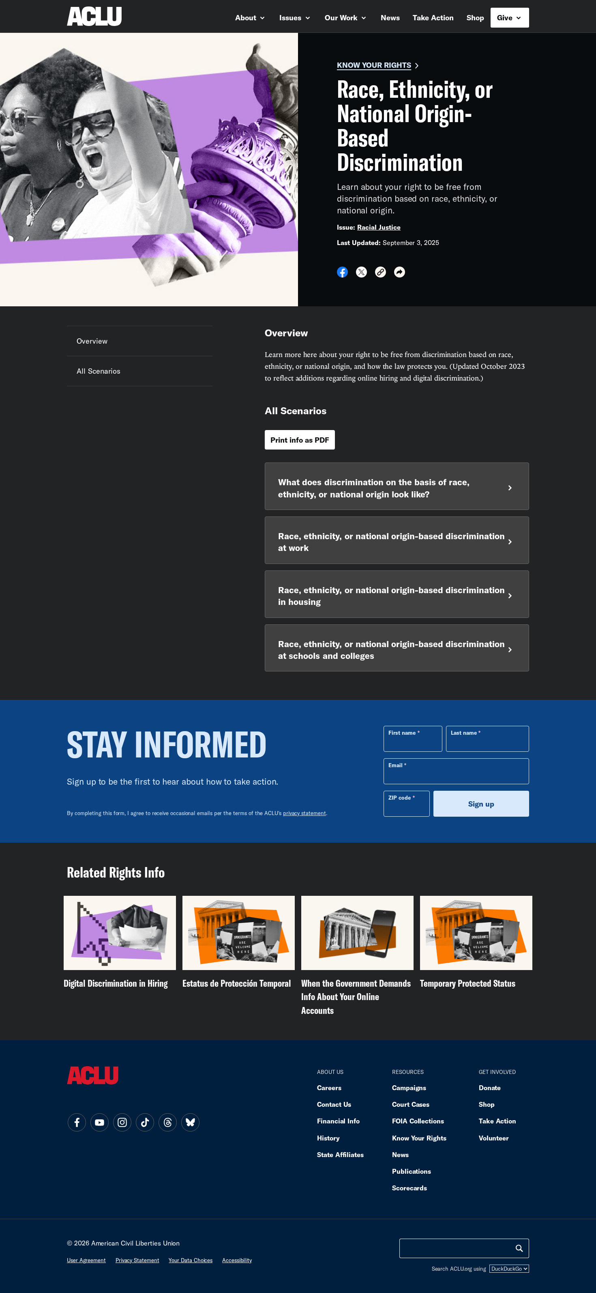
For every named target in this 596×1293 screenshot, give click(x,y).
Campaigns (409, 1087)
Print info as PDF (299, 439)
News (390, 17)
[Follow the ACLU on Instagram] (122, 1122)
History (328, 1138)
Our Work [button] (342, 17)
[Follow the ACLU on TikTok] (144, 1122)
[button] (380, 273)
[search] (519, 1248)
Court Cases (410, 1104)
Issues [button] (291, 17)
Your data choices (190, 1260)
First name (402, 732)
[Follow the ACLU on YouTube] (99, 1122)
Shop (475, 17)
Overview (92, 340)
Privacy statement (137, 1260)
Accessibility (237, 1260)
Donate (490, 1087)
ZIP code (399, 797)
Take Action (433, 17)
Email (395, 765)
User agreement (86, 1260)
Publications (411, 1171)
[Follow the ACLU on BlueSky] (190, 1122)
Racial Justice (379, 227)
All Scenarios (98, 370)
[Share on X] (361, 274)
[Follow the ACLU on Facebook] (76, 1122)
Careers (329, 1087)
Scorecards (409, 1188)
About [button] (246, 17)
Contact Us (334, 1104)
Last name (464, 732)
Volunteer (494, 1138)
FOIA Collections (418, 1121)
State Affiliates (340, 1154)
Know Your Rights (374, 64)
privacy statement (304, 813)
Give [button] (506, 17)
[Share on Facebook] (342, 274)
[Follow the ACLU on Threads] (167, 1122)
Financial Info (338, 1121)
